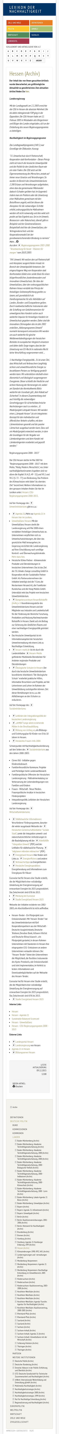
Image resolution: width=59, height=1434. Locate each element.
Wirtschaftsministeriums (19, 812)
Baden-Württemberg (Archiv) (28, 1140)
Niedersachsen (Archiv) (26, 1278)
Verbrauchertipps (23, 862)
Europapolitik (17, 1406)
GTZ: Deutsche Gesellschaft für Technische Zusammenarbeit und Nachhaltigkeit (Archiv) (32, 1375)
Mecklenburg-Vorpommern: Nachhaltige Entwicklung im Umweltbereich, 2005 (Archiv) (32, 1273)
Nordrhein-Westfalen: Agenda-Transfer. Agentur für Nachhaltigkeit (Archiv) (32, 1303)
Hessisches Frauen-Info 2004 (28, 740)
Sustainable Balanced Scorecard (25, 1018)
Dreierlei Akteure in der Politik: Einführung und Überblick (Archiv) (31, 1369)
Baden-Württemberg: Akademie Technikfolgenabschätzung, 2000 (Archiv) (32, 1151)
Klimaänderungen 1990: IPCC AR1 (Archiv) (33, 1251)
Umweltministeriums (18, 506)
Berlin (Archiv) (22, 1216)
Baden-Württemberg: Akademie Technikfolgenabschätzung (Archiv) (30, 1145)
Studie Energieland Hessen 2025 (30, 899)
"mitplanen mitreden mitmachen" (26, 851)
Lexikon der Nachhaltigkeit (25, 9)
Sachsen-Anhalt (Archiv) (26, 1330)
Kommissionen (20, 1129)
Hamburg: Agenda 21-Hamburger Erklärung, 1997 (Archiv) (30, 1243)
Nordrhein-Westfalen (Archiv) (28, 1291)
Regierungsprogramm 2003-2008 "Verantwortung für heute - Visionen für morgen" (29, 249)
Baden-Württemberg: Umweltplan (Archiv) (33, 1203)
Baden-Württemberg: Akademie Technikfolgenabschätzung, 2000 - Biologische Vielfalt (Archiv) (30, 1165)
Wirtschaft (13, 34)
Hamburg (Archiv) (24, 1238)
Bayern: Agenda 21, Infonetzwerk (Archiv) (33, 1209)
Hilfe (32, 1430)
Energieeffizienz (30, 858)
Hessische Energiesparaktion (28, 865)
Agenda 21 (20, 513)
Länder (16, 1137)
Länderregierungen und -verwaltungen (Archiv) (32, 1256)
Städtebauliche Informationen (28, 819)
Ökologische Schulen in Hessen (29, 667)
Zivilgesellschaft (19, 1422)
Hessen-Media (35, 653)
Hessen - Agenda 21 (20, 1015)
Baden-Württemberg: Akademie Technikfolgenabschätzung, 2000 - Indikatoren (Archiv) (30, 1173)
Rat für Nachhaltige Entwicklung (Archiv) (30, 1399)
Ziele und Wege (14, 22)
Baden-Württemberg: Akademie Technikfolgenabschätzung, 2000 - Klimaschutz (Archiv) (30, 1182)
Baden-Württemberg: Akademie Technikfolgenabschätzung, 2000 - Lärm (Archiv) (32, 1191)
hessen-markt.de (23, 649)
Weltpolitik (16, 1410)
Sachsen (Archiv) (23, 1326)
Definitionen (37, 22)
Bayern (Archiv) (23, 1206)
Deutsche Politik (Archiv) (24, 1360)
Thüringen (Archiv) (24, 1346)
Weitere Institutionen (24, 1357)
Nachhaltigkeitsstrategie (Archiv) (27, 1389)
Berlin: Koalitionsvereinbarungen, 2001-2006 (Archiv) (32, 1221)
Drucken (19, 1086)
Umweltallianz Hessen (21, 520)
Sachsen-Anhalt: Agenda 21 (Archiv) (31, 1333)
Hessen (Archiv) (23, 1247)
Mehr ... (12, 241)
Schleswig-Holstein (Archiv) (27, 1343)
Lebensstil (12, 40)
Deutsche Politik (19, 1121)
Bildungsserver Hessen (25, 1052)
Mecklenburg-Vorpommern (27, 1260)
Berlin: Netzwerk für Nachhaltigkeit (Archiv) (30, 1227)
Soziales (35, 34)
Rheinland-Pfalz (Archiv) (26, 1313)
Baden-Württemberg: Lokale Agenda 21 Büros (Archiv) (32, 1198)
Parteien (17, 1353)
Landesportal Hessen (25, 1041)
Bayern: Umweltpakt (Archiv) (28, 1213)
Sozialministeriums (17, 708)
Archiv (39, 60)
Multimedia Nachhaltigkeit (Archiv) (28, 1385)
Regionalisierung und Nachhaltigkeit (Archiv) (32, 1402)
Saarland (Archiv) (23, 1320)
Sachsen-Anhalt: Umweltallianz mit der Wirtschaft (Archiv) (32, 1338)
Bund (15, 1125)
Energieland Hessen (24, 854)
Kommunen (18, 1133)
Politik (11, 28)
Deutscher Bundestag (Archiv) (26, 1364)
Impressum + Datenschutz (17, 1430)
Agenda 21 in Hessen (21, 1048)
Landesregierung (23, 1045)
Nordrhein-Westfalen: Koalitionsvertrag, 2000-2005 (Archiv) (32, 1309)
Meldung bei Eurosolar (25, 895)
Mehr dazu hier (18, 556)
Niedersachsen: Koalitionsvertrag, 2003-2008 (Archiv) (32, 1287)
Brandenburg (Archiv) (25, 1231)
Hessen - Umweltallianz (22, 1022)
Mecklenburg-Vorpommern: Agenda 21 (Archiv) (31, 1265)
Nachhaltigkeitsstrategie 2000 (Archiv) (29, 1392)
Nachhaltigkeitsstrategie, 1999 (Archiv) (30, 1395)
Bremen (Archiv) (23, 1235)
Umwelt (34, 28)
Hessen (15, 1011)
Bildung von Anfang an (25, 730)
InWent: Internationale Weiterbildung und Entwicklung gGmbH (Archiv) (30, 1381)
